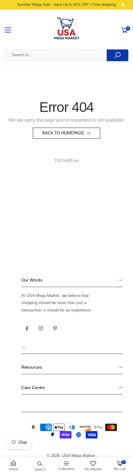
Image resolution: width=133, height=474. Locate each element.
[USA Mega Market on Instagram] (41, 328)
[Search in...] (117, 55)
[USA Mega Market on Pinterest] (55, 328)
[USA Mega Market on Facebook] (26, 328)
